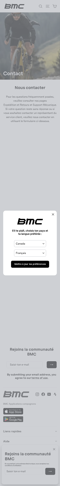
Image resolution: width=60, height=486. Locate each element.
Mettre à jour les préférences (30, 264)
